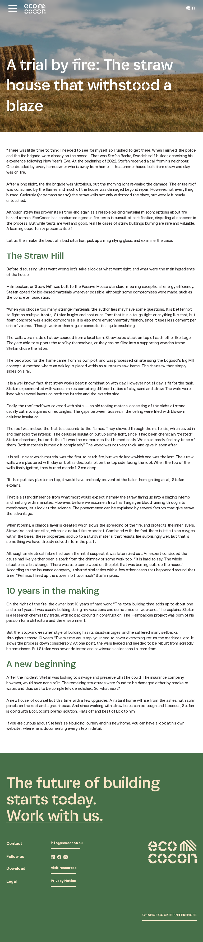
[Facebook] (59, 857)
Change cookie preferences (169, 915)
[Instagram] (65, 857)
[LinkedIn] (53, 857)
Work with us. (54, 815)
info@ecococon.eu (66, 843)
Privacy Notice (63, 881)
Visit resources (63, 868)
